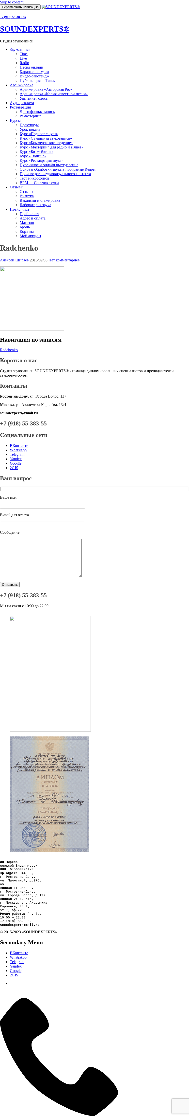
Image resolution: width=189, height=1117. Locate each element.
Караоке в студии (34, 72)
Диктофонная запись (37, 112)
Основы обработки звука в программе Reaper (58, 169)
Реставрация (20, 107)
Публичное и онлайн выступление (49, 165)
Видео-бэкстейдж (34, 76)
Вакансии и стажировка (40, 200)
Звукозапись (20, 49)
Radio (24, 63)
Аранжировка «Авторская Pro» (46, 89)
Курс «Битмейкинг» (36, 151)
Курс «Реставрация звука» (41, 160)
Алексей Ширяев (14, 260)
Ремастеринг (30, 116)
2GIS (14, 468)
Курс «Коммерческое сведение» (46, 143)
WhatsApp (18, 450)
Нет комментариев (64, 260)
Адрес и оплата (33, 218)
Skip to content (11, 2)
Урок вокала (30, 129)
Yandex (16, 459)
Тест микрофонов (34, 178)
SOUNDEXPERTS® (34, 28)
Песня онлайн (31, 67)
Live (23, 58)
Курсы (15, 120)
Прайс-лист (19, 209)
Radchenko (9, 350)
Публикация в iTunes (37, 80)
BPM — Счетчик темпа (39, 183)
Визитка (27, 196)
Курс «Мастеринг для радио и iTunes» (51, 147)
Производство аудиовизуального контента (55, 174)
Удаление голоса (33, 98)
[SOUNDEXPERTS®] (61, 7)
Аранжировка (21, 85)
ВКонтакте (19, 445)
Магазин (27, 222)
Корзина (27, 231)
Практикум (29, 125)
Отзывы (16, 187)
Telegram (17, 454)
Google (15, 463)
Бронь (25, 227)
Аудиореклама (22, 103)
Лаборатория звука (35, 205)
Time (24, 54)
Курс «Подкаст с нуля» (39, 134)
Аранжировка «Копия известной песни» (54, 94)
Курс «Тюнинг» (33, 156)
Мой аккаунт (30, 236)
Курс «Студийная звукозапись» (46, 138)
